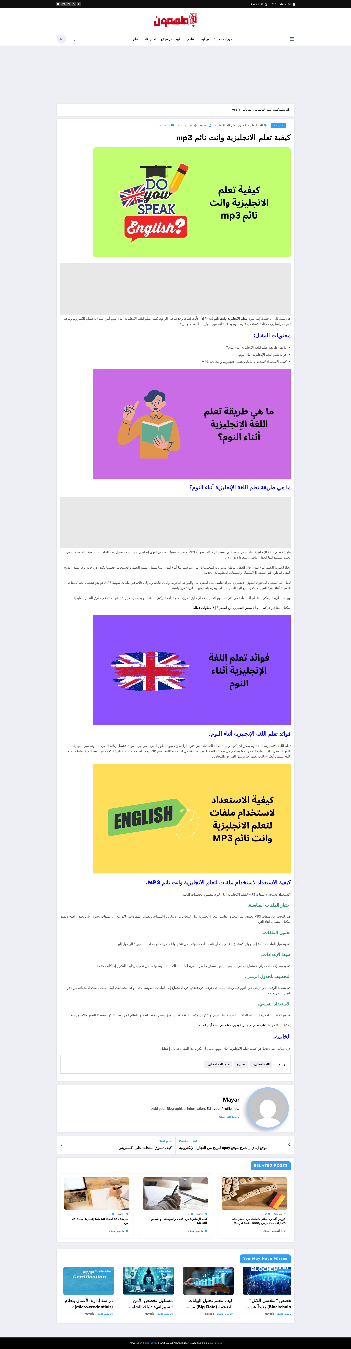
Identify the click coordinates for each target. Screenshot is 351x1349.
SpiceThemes (150, 1343)
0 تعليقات (164, 125)
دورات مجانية (223, 39)
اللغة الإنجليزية (255, 125)
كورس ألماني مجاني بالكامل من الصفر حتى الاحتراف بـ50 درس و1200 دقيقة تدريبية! (259, 1221)
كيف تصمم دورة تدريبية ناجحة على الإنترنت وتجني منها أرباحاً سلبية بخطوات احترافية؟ (269, 1303)
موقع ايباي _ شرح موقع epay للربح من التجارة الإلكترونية (223, 1147)
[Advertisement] (175, 74)
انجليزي (242, 125)
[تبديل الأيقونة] (291, 39)
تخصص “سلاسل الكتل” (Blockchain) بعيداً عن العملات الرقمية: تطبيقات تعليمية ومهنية (150, 1303)
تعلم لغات (149, 39)
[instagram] (63, 4)
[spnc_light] (61, 39)
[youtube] (58, 4)
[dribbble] (68, 4)
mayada (90, 1314)
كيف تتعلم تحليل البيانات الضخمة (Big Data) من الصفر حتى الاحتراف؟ (91, 1303)
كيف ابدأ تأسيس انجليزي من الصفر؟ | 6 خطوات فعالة (230, 607)
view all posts (229, 1117)
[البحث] (73, 39)
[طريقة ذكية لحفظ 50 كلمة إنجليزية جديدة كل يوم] (96, 1193)
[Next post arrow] (61, 1145)
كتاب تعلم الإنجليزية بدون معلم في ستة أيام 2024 (233, 1025)
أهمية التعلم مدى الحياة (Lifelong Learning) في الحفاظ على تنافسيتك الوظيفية (210, 1303)
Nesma (278, 1214)
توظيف (204, 39)
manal (200, 1214)
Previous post (188, 1141)
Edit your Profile (219, 1109)
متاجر (191, 39)
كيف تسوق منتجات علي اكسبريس (145, 1147)
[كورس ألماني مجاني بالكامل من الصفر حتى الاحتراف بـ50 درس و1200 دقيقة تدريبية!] (254, 1193)
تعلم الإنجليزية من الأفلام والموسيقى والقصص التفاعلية (179, 1221)
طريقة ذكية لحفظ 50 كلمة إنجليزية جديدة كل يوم (100, 1221)
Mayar (203, 125)
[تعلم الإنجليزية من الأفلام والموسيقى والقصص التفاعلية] (175, 1193)
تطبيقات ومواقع (171, 39)
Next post (165, 1141)
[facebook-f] (79, 4)
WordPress (216, 1343)
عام (135, 39)
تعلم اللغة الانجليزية (225, 125)
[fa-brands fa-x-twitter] (73, 4)
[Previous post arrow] (289, 1145)
